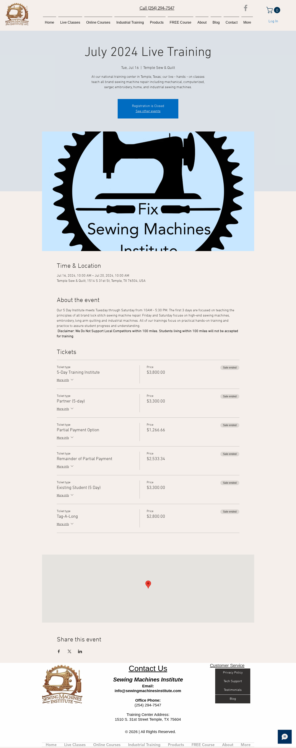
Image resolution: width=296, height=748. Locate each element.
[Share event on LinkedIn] (80, 651)
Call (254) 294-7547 (157, 8)
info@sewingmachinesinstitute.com (148, 691)
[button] (274, 10)
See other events (148, 111)
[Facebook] (245, 8)
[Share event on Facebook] (59, 651)
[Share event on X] (69, 651)
